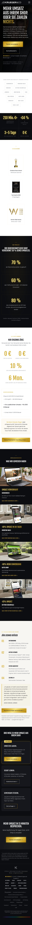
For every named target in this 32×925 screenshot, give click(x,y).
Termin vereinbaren (12, 44)
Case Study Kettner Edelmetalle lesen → (12, 611)
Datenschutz (14, 905)
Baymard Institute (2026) (14, 318)
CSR (16, 907)
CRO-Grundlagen (16, 900)
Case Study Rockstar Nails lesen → (11, 538)
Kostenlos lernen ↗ (11, 781)
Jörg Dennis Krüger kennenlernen (13, 710)
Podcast (15, 888)
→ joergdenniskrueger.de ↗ (17, 719)
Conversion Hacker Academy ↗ (19, 892)
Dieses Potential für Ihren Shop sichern (15, 440)
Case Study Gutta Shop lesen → (10, 575)
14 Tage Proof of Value (18, 873)
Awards (25, 905)
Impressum (6, 905)
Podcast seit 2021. (13, 662)
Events (24, 880)
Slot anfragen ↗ (10, 806)
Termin (19, 885)
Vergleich (19, 880)
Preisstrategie (19, 902)
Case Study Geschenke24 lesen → (10, 501)
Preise (13, 880)
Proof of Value (8, 888)
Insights (7, 883)
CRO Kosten (13, 885)
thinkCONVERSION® (23, 888)
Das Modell (7, 880)
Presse (25, 885)
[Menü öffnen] (29, 2)
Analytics (12, 902)
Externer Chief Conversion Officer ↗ (15, 894)
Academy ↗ (13, 883)
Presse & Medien (23, 897)
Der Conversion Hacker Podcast (11, 897)
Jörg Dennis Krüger (22, 883)
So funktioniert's (11, 51)
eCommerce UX (7, 900)
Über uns (7, 885)
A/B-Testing (25, 900)
